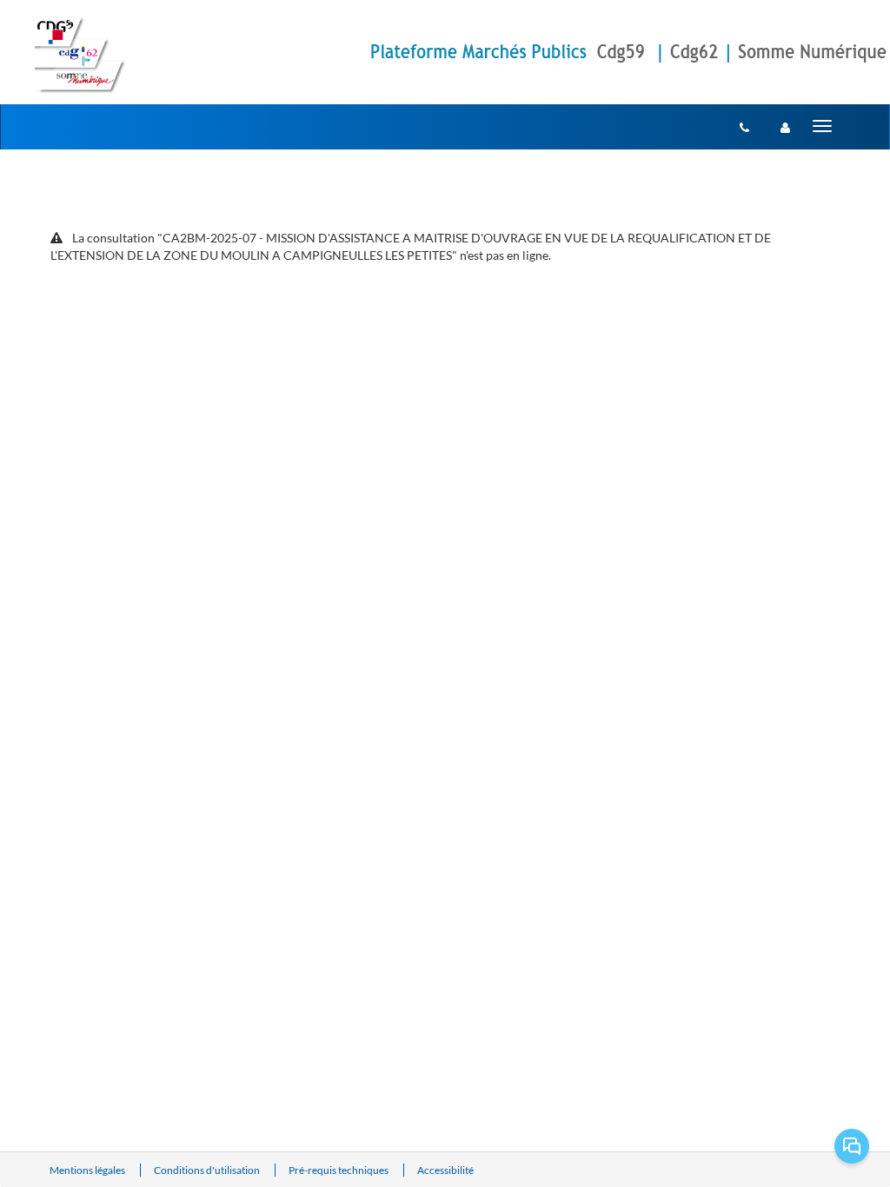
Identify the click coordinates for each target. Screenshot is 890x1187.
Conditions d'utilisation (208, 1170)
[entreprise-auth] (785, 127)
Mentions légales (88, 1170)
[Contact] (744, 127)
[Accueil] (79, 54)
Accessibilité (445, 1170)
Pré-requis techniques (339, 1170)
